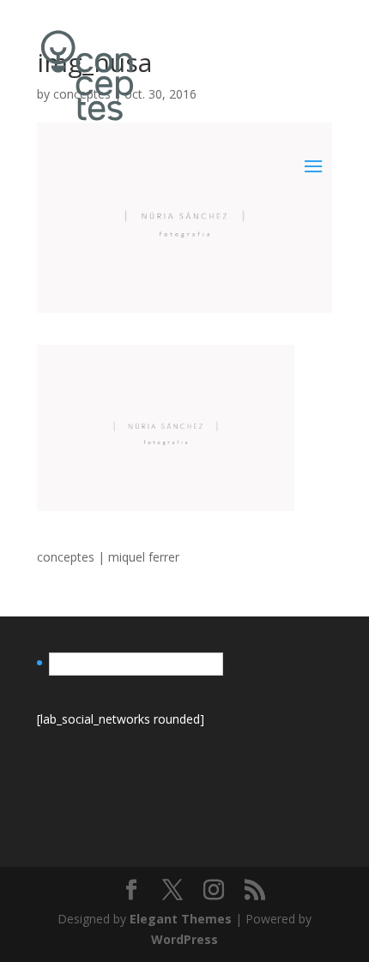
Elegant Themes (181, 919)
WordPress (184, 939)
